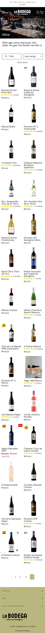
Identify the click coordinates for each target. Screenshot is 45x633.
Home (4, 30)
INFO (4, 598)
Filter (11, 56)
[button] (7, 95)
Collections (12, 30)
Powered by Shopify (22, 631)
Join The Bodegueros (13, 606)
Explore (6, 591)
